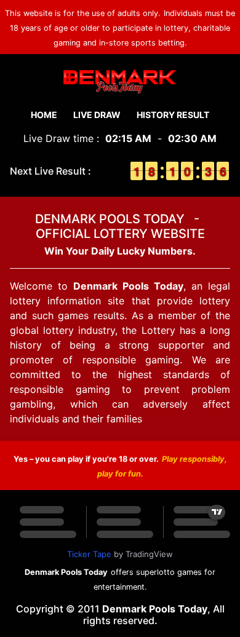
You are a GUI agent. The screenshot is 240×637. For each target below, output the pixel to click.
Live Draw (97, 114)
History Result (173, 114)
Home (44, 114)
